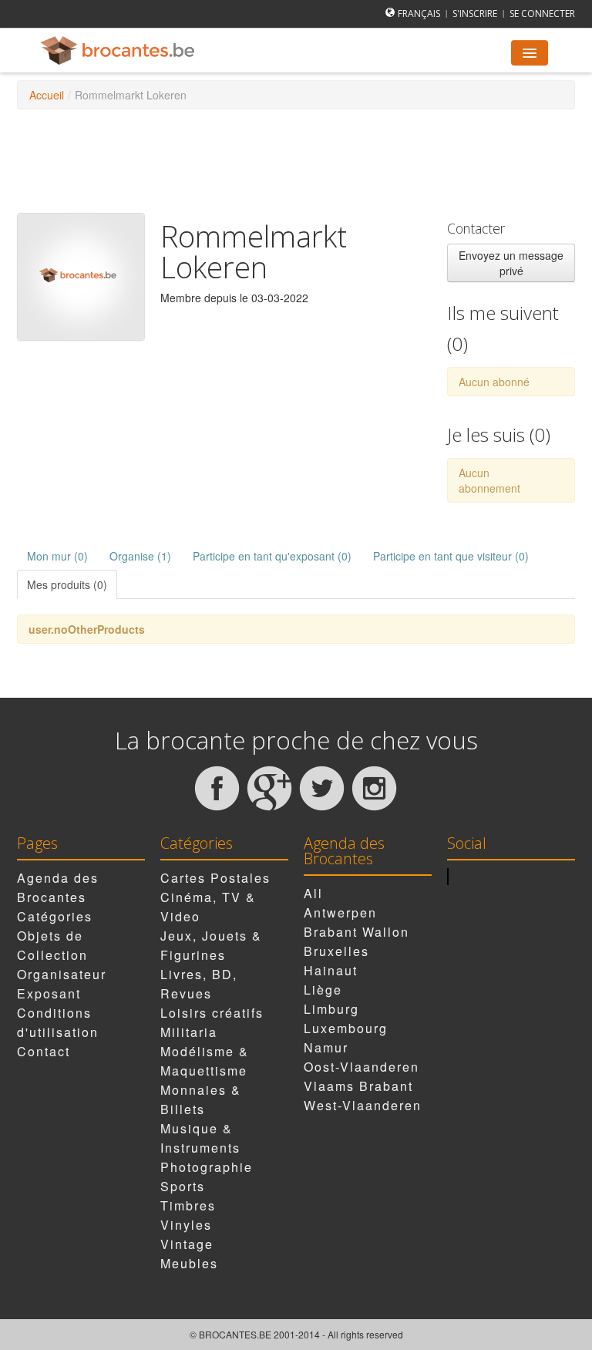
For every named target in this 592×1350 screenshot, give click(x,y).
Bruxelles (336, 951)
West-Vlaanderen (363, 1105)
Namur (326, 1047)
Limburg (331, 1009)
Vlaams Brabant (358, 1086)
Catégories (54, 916)
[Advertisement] (297, 159)
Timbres (188, 1205)
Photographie (206, 1167)
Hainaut (331, 970)
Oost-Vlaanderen (361, 1067)
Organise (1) (140, 556)
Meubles (189, 1263)
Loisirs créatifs (212, 1013)
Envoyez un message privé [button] (511, 262)
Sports (182, 1186)
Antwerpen (340, 912)
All (313, 893)
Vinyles (186, 1225)
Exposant (49, 993)
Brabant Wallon (356, 932)
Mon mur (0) (57, 556)
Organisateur (61, 974)
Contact (43, 1051)
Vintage (187, 1244)
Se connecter (542, 13)
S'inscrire (474, 13)
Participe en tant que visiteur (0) (451, 556)
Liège (323, 989)
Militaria (188, 1032)
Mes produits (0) (67, 584)
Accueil (46, 95)
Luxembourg (346, 1028)
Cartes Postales (215, 878)
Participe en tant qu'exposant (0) (272, 556)
